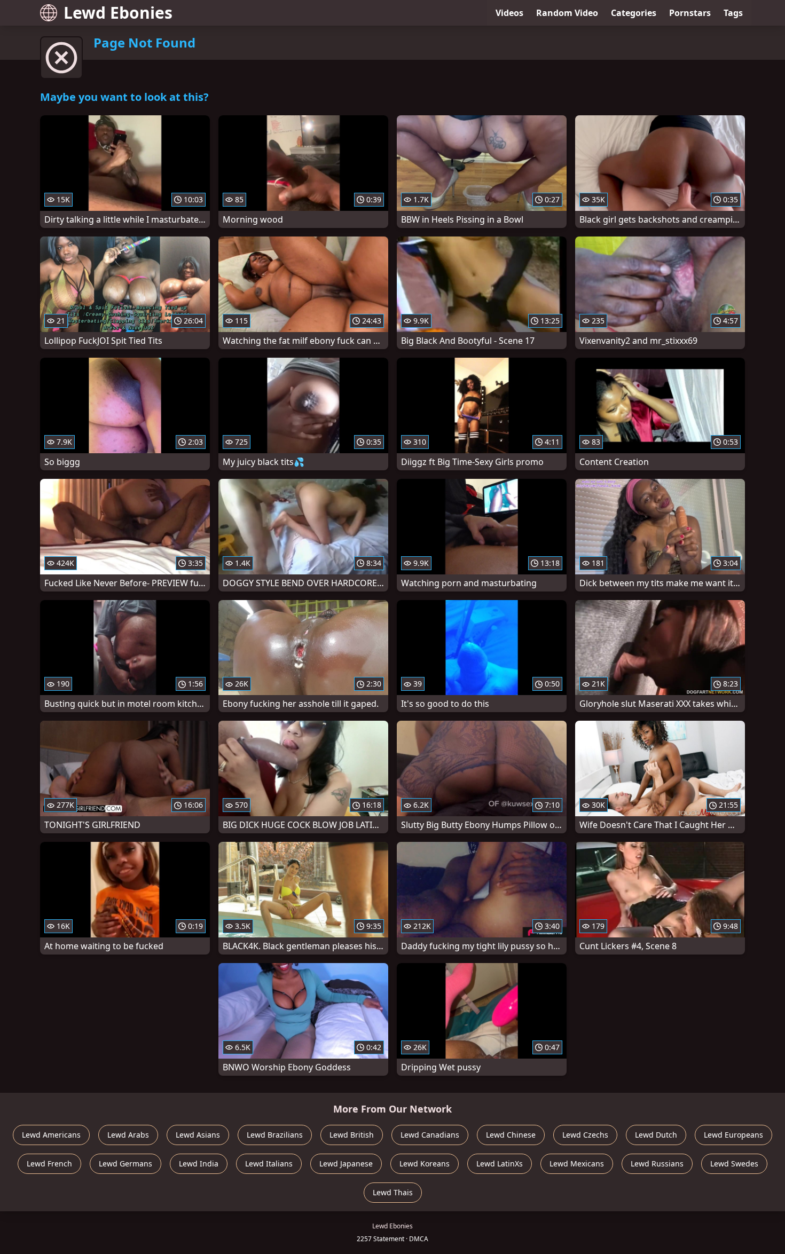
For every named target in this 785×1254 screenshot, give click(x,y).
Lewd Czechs (585, 1135)
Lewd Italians (269, 1163)
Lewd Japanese (346, 1163)
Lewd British (351, 1135)
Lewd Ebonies (118, 12)
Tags (733, 13)
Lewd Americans (51, 1135)
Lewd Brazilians (275, 1135)
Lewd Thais (393, 1192)
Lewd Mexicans (577, 1163)
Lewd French (49, 1163)
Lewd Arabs (128, 1135)
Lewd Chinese (511, 1135)
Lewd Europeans (733, 1135)
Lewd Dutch (656, 1135)
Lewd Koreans (424, 1163)
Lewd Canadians (430, 1135)
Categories (633, 13)
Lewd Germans (125, 1163)
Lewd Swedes (734, 1163)
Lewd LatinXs (499, 1163)
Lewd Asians (198, 1135)
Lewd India (198, 1163)
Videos (509, 13)
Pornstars (690, 13)
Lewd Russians (657, 1163)
